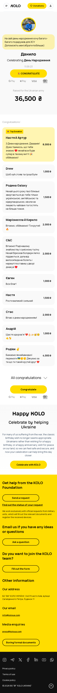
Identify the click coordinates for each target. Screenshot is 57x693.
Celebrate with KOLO (28, 464)
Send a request (21, 498)
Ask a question (20, 542)
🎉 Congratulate (28, 73)
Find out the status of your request (22, 505)
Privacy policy (8, 668)
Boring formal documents (21, 642)
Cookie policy (8, 680)
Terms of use (8, 674)
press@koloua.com (11, 631)
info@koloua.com (11, 615)
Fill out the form (21, 568)
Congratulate (28, 389)
